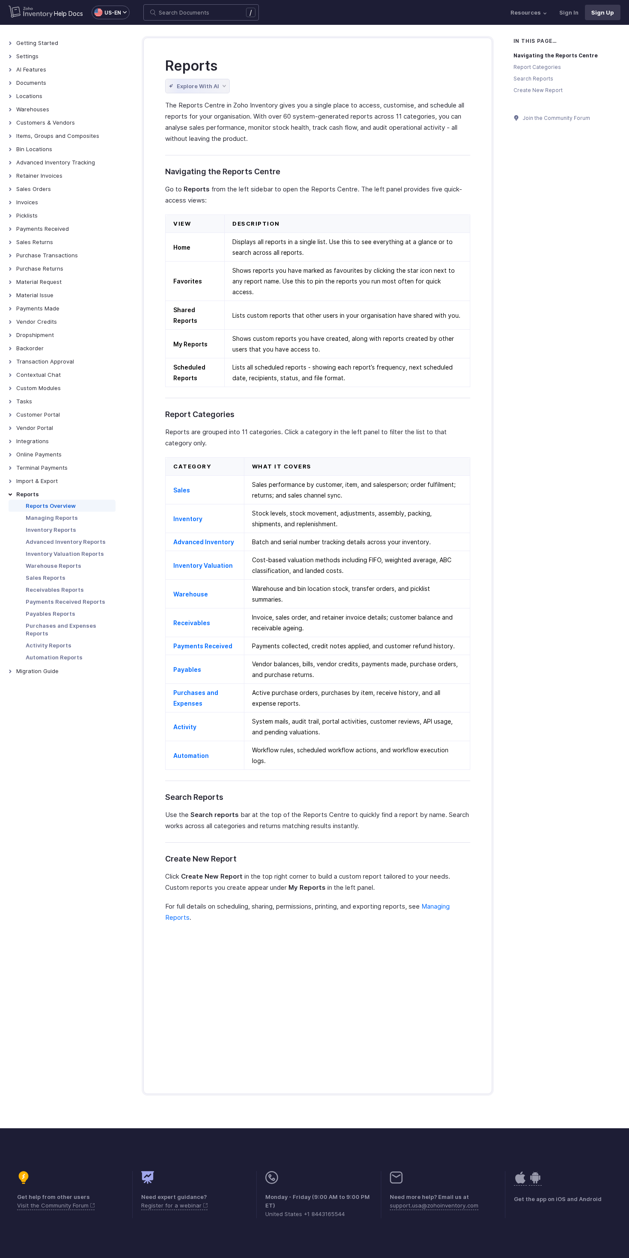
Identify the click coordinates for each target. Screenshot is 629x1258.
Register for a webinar (172, 1205)
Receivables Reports (55, 589)
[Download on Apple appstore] (535, 1182)
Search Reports (533, 78)
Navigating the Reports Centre (555, 55)
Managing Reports (52, 517)
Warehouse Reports (53, 565)
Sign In (569, 12)
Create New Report (538, 90)
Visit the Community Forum (53, 1205)
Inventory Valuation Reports (65, 553)
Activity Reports (48, 645)
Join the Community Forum (556, 118)
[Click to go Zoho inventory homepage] (31, 12)
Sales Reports (45, 577)
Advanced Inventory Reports (66, 541)
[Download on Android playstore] (520, 1182)
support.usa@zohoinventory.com (434, 1205)
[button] (106, 12)
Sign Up (602, 12)
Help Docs (68, 13)
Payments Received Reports (65, 601)
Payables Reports (50, 613)
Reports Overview (51, 505)
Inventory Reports (51, 529)
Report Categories (537, 67)
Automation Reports (54, 657)
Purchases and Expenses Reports (61, 629)
